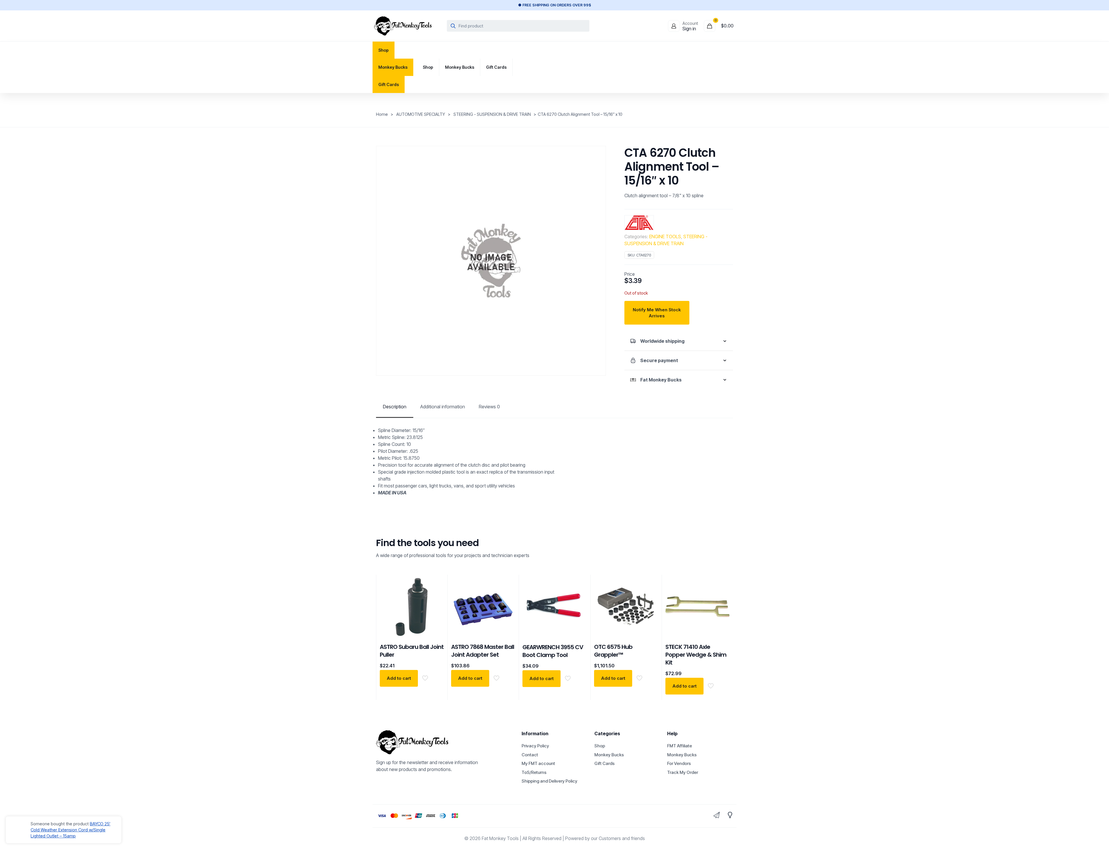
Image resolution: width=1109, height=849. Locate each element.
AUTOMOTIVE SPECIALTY (420, 114)
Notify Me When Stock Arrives (657, 313)
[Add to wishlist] (579, 607)
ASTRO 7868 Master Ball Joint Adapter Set (482, 651)
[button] (678, 341)
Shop (599, 746)
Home (382, 114)
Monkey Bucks (609, 754)
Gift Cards (604, 763)
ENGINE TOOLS (665, 236)
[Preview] (436, 620)
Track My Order (682, 772)
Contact (530, 754)
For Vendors (679, 763)
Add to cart (399, 678)
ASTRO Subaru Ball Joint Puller (412, 651)
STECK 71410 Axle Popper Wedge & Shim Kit (695, 654)
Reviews (489, 406)
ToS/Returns (534, 772)
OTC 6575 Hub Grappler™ (613, 651)
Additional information (442, 406)
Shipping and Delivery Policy (549, 781)
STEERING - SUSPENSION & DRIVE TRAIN (492, 114)
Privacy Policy (535, 746)
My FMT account (538, 763)
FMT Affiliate (679, 746)
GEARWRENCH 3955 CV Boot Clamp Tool (552, 651)
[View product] (436, 595)
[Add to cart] (436, 583)
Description (394, 406)
